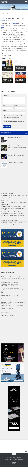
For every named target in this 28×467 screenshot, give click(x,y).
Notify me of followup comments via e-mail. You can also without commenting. (13, 122)
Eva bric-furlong (5, 315)
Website (4, 110)
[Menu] (26, 2)
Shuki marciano (5, 285)
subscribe (8, 123)
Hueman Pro (20, 459)
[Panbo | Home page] (6, 2)
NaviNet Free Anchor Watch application (9, 282)
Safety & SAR (5, 13)
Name (4, 105)
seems (2, 27)
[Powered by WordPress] (10, 459)
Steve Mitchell (5, 280)
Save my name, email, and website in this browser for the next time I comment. (13, 116)
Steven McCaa (5, 300)
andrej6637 (4, 308)
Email (15, 105)
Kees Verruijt (5, 292)
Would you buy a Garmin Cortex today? (9, 295)
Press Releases (6, 133)
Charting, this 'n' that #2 (16, 206)
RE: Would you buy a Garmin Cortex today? (10, 276)
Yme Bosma (4, 20)
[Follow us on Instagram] (26, 133)
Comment (5, 95)
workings (15, 23)
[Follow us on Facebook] (23, 133)
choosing (3, 25)
